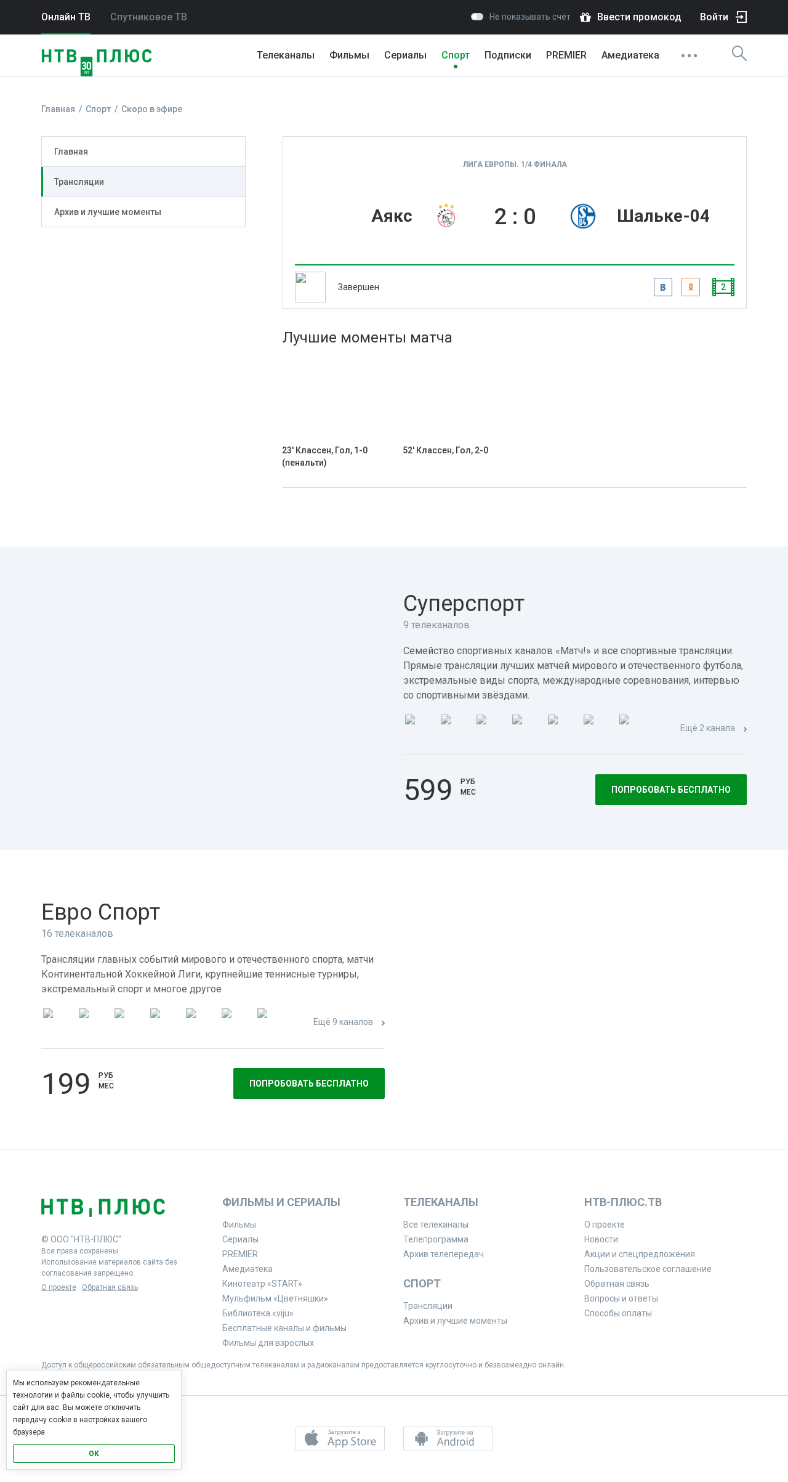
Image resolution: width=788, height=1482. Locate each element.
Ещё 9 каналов (343, 1022)
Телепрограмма (435, 1239)
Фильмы (349, 55)
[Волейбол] (200, 1022)
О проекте (58, 1287)
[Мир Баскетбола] (164, 1022)
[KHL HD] (129, 1022)
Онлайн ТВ (65, 17)
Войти (714, 17)
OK (94, 1453)
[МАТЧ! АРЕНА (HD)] (562, 729)
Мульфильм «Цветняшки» (275, 1298)
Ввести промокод (639, 17)
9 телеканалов (436, 625)
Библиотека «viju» (258, 1313)
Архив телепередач (443, 1254)
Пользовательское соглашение (648, 1269)
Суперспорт (464, 604)
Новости (601, 1239)
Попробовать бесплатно (671, 790)
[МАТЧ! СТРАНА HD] (633, 729)
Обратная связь (110, 1287)
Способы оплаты (618, 1313)
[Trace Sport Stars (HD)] (57, 1022)
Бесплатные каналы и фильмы (284, 1328)
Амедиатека (630, 55)
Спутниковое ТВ (148, 17)
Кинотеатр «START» (262, 1284)
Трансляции (79, 182)
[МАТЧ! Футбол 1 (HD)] (455, 729)
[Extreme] (271, 1022)
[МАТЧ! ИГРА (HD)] (598, 729)
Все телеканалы (435, 1224)
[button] (340, 1439)
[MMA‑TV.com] (236, 1022)
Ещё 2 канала (707, 728)
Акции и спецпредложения (639, 1254)
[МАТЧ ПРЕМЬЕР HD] (419, 729)
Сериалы (405, 55)
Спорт (455, 55)
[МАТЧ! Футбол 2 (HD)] (491, 729)
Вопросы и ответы (621, 1298)
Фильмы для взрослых (268, 1343)
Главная (71, 151)
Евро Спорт (100, 912)
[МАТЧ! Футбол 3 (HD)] (526, 729)
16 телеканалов (77, 933)
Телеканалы (286, 55)
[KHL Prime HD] (93, 1022)
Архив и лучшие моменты (107, 212)
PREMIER (566, 55)
